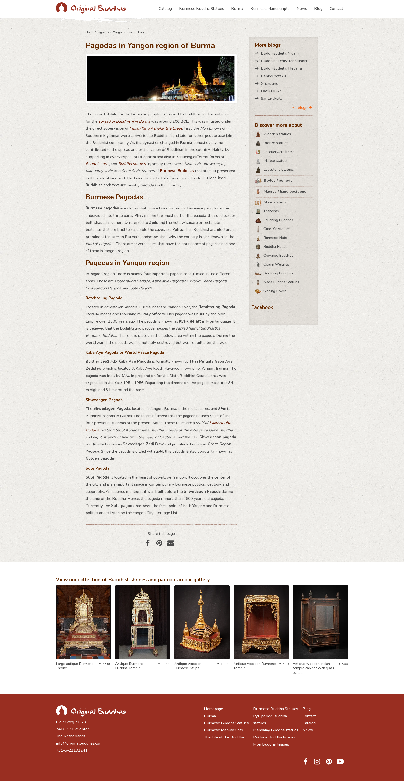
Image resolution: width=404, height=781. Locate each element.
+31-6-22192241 (71, 750)
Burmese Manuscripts (269, 8)
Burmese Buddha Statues (201, 8)
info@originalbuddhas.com (79, 743)
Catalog (165, 8)
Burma (237, 8)
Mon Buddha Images (271, 744)
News (302, 8)
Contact (336, 8)
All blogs (299, 107)
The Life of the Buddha (224, 737)
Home (90, 32)
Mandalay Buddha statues (275, 730)
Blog (318, 8)
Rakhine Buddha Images (274, 737)
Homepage (213, 708)
